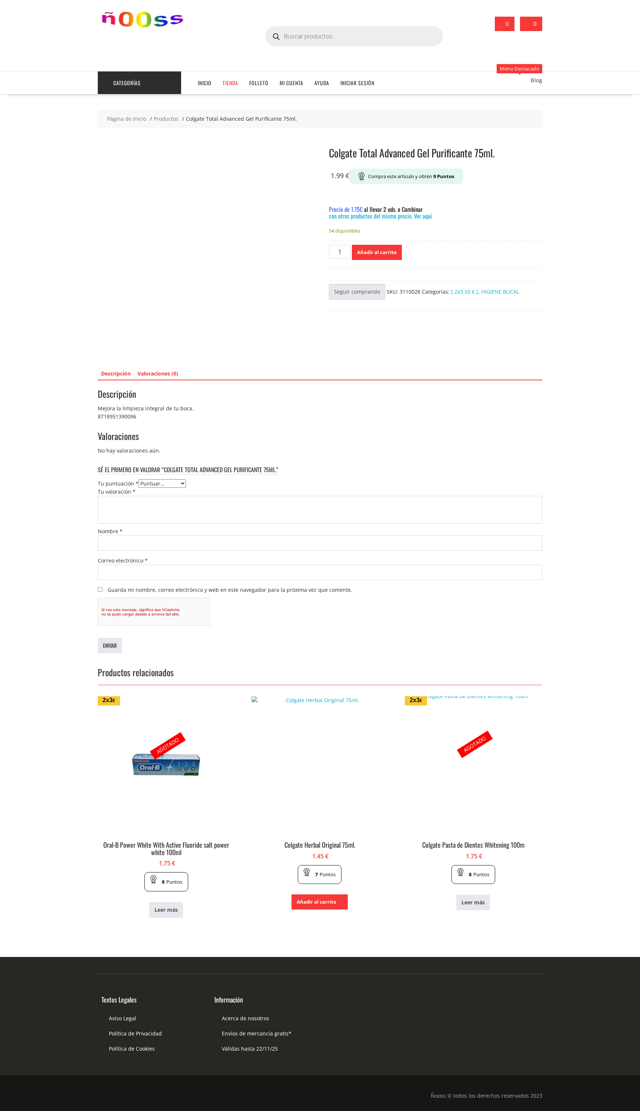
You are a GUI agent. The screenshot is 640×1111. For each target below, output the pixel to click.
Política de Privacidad (135, 1033)
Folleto (259, 83)
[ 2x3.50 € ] (464, 291)
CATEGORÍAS (127, 83)
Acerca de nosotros (245, 1018)
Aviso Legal (122, 1018)
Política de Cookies (132, 1048)
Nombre (110, 531)
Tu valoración (117, 491)
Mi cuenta (291, 83)
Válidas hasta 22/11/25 (250, 1048)
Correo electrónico (123, 560)
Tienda (230, 83)
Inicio (204, 83)
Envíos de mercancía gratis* (256, 1033)
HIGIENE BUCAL (500, 291)
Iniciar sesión (357, 83)
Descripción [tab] (116, 373)
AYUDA (321, 83)
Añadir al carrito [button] (316, 901)
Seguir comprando (357, 291)
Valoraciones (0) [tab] (157, 373)
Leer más (166, 909)
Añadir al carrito (377, 252)
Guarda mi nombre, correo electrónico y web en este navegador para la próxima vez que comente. (230, 589)
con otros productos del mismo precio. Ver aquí (380, 215)
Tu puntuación (118, 483)
